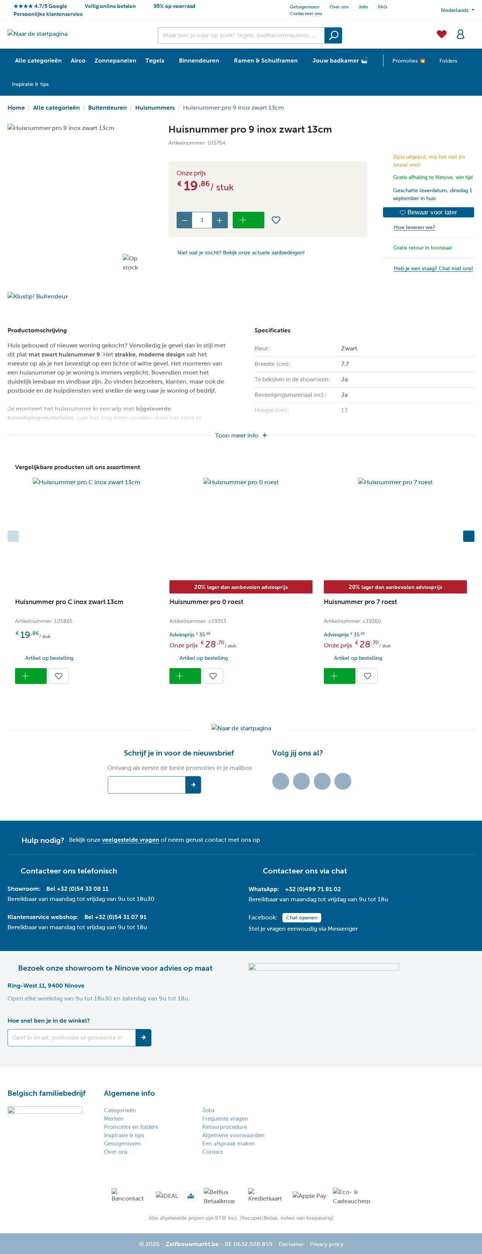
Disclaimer (291, 1244)
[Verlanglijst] (441, 33)
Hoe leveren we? (414, 227)
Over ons (338, 6)
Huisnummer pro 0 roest (206, 602)
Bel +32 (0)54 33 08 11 (77, 888)
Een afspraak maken (228, 1144)
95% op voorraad (174, 6)
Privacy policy (326, 1244)
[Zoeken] (333, 35)
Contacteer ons (306, 13)
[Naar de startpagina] (37, 33)
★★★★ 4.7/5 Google (40, 6)
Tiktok (280, 781)
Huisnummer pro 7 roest (360, 602)
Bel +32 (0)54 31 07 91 (115, 917)
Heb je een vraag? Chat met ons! (433, 268)
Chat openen (301, 918)
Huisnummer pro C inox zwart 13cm (69, 602)
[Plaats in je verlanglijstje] (276, 220)
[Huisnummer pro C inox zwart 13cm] (86, 482)
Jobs (363, 6)
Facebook (301, 781)
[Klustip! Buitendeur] (80, 296)
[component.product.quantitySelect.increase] (220, 220)
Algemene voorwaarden (233, 1135)
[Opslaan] (143, 1037)
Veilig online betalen (110, 6)
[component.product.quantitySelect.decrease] (184, 220)
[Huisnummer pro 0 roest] (241, 482)
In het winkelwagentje (248, 220)
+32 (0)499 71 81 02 (313, 889)
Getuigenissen (304, 6)
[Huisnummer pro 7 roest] (395, 482)
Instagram (322, 781)
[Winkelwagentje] (472, 30)
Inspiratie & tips (124, 1135)
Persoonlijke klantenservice (48, 14)
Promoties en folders (131, 1127)
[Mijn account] (460, 33)
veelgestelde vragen (130, 840)
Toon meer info (236, 435)
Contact (212, 1152)
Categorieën (120, 1110)
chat (339, 871)
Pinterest (342, 781)
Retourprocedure (224, 1127)
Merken (114, 1119)
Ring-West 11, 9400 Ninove (46, 985)
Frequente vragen (225, 1119)
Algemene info (129, 1093)
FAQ (382, 6)
